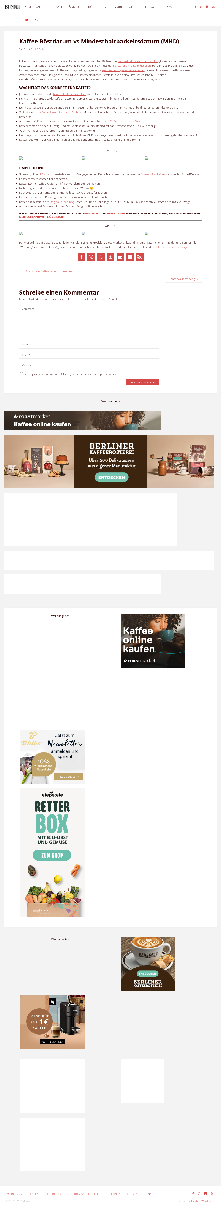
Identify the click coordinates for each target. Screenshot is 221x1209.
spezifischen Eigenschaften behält (123, 70)
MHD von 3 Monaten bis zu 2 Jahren (59, 112)
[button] (81, 257)
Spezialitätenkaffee (153, 174)
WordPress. (208, 1201)
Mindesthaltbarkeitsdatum (69, 94)
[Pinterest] (201, 6)
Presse (136, 1193)
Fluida (194, 1201)
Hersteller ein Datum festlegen (132, 66)
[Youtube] (213, 6)
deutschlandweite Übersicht (42, 217)
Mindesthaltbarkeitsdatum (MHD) (139, 61)
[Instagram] (207, 6)
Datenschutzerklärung (48, 1193)
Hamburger (116, 213)
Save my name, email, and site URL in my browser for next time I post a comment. (72, 374)
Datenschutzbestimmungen (172, 247)
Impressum (14, 1193)
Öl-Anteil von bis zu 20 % (125, 121)
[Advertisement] (161, 1025)
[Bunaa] (12, 6)
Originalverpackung (62, 202)
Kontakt (117, 1193)
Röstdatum (47, 174)
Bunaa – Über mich (89, 1193)
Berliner (92, 213)
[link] (37, 19)
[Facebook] (195, 6)
